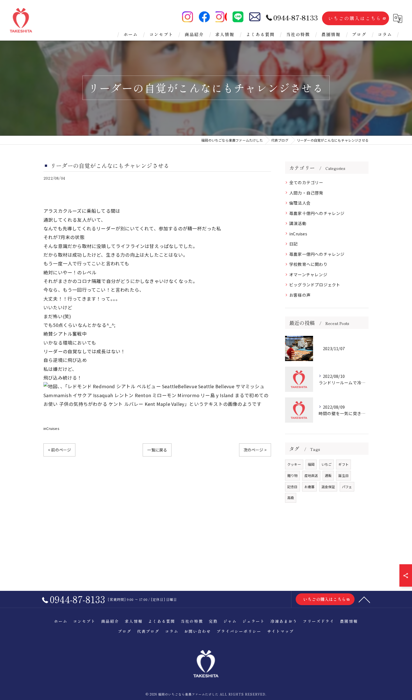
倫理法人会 (300, 203)
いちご (326, 464)
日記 (293, 244)
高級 (290, 497)
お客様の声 (300, 295)
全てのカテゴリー (306, 182)
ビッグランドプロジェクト (314, 284)
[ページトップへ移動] (364, 599)
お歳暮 (309, 486)
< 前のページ (59, 450)
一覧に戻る (157, 450)
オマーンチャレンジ (308, 274)
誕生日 (343, 475)
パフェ (347, 486)
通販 (328, 475)
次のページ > (255, 450)
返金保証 (328, 486)
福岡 (311, 464)
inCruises (51, 428)
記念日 (292, 486)
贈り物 (292, 475)
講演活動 (297, 223)
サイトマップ (280, 631)
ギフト (343, 464)
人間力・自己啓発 (306, 193)
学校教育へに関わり (308, 264)
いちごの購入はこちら (354, 18)
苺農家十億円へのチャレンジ (317, 213)
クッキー (294, 464)
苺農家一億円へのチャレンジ (317, 254)
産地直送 (311, 475)
